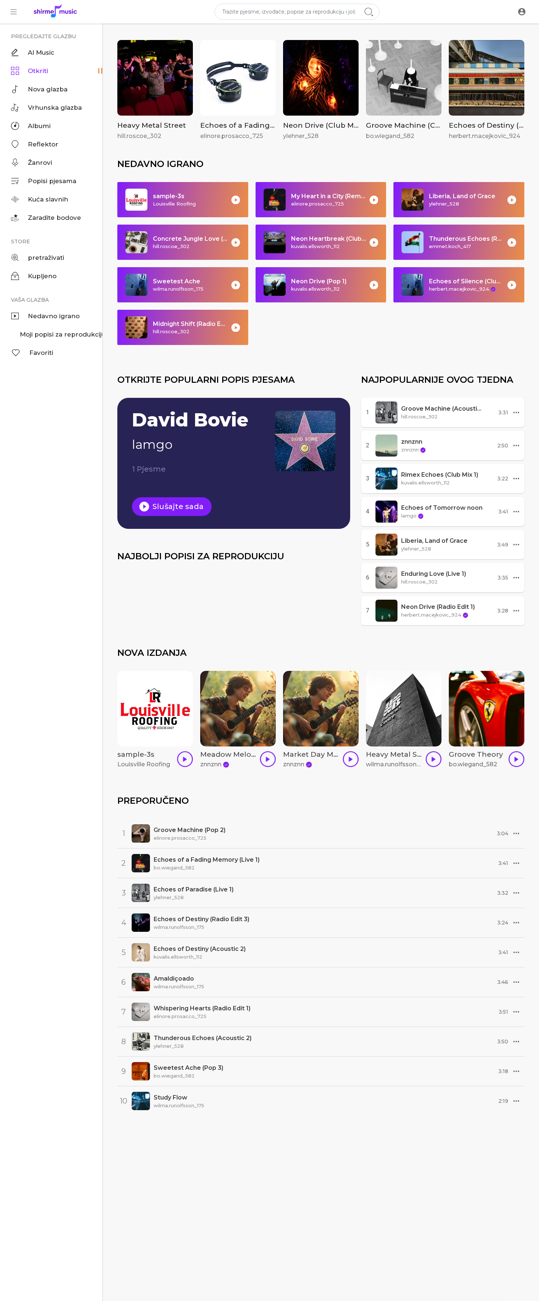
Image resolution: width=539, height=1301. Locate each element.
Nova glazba (47, 89)
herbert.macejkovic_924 (484, 135)
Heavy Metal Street (151, 125)
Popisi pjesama (52, 181)
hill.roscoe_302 (139, 135)
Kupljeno (42, 276)
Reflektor (43, 144)
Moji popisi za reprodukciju (61, 334)
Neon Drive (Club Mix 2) (325, 125)
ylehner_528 (301, 135)
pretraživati (46, 257)
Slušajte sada (177, 506)
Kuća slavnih (48, 199)
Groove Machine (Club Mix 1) (417, 125)
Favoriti (41, 352)
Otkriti (38, 71)
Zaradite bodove (54, 217)
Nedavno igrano (54, 316)
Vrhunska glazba (55, 107)
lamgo (152, 444)
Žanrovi (40, 162)
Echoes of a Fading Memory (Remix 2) (268, 125)
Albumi (39, 126)
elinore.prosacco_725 (231, 135)
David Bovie (190, 420)
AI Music (41, 52)
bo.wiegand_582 (390, 135)
